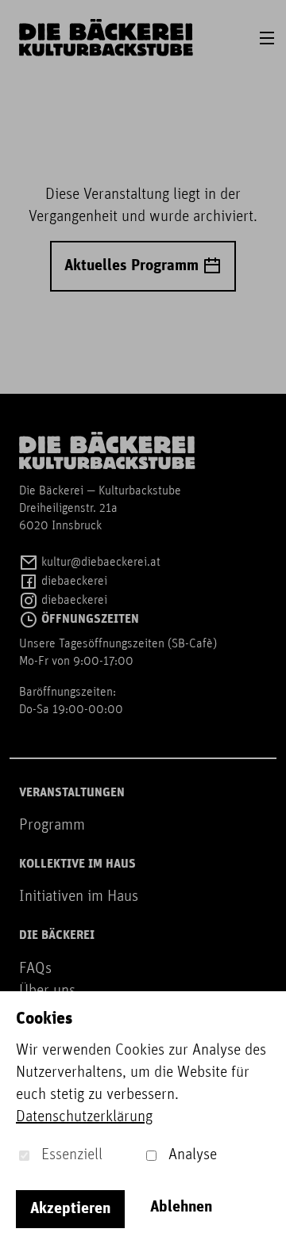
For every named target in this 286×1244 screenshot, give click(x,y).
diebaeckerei (72, 581)
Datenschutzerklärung (84, 1117)
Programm (52, 826)
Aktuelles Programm (133, 266)
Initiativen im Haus (78, 897)
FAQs (35, 969)
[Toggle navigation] (267, 38)
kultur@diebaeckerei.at (99, 562)
